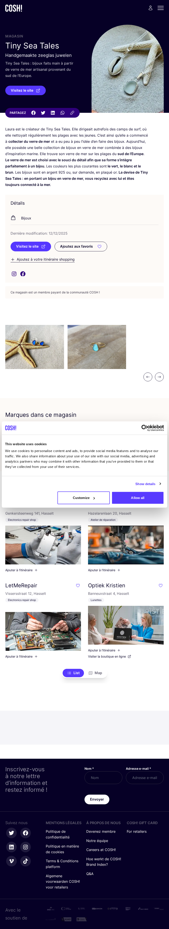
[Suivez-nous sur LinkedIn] (11, 847)
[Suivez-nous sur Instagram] (25, 847)
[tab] (73, 673)
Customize (81, 498)
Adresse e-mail (138, 768)
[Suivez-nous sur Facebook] (25, 833)
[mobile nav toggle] (162, 8)
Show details (145, 484)
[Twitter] (43, 113)
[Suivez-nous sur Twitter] (11, 833)
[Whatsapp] (62, 113)
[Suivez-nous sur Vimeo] (11, 861)
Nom (89, 768)
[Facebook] (33, 113)
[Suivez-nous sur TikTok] (25, 861)
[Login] (150, 8)
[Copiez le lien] (72, 113)
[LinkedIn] (53, 113)
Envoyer (97, 799)
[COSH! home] (13, 8)
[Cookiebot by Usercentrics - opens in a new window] (144, 428)
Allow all (137, 498)
